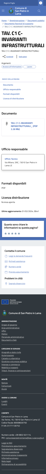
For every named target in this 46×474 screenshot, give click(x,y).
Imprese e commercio (11, 364)
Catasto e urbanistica (11, 358)
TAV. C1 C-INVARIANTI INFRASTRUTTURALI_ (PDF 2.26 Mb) (24, 126)
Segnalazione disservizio (12, 449)
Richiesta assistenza (10, 452)
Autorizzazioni (8, 355)
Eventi (4, 404)
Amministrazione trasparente (14, 455)
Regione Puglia (9, 3)
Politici (4, 333)
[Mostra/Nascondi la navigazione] (3, 10)
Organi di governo (9, 324)
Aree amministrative (10, 327)
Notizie (5, 382)
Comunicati (6, 385)
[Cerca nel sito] (39, 11)
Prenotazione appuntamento (14, 446)
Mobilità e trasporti (10, 367)
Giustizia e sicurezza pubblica (14, 361)
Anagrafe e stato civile (11, 352)
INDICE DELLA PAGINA (10, 79)
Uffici (4, 330)
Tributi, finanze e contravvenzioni (16, 370)
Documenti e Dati (9, 340)
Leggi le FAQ (7, 442)
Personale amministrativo (13, 336)
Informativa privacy (10, 458)
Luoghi (4, 401)
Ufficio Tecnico (11, 158)
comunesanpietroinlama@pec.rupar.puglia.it (25, 437)
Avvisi (4, 388)
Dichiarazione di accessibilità (14, 464)
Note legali (6, 461)
